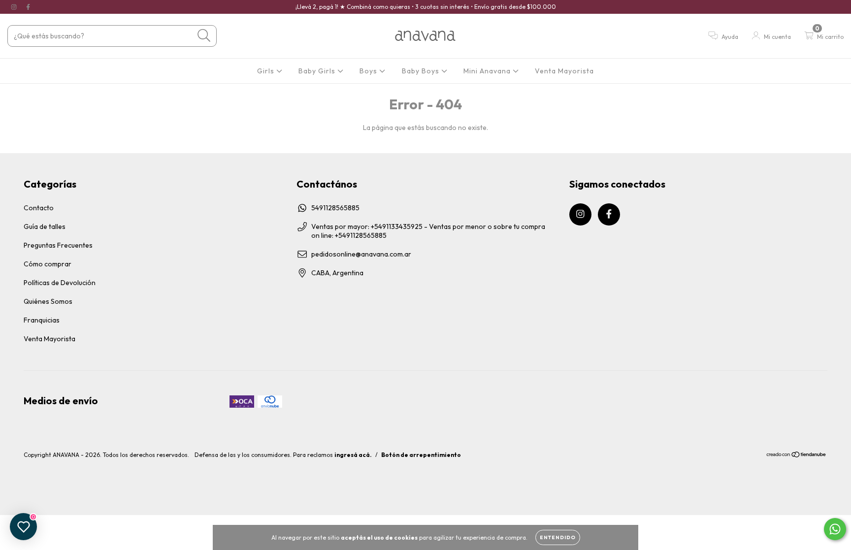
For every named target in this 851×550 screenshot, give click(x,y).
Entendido (558, 537)
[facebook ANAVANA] (28, 6)
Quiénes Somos (48, 301)
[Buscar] (204, 35)
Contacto (39, 207)
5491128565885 (335, 207)
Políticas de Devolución (60, 282)
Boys (369, 70)
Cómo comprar (47, 263)
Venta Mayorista (564, 70)
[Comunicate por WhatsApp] (835, 529)
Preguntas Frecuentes (58, 245)
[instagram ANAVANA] (14, 6)
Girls (266, 70)
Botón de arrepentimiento (421, 454)
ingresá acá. (353, 454)
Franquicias (42, 320)
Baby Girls (317, 70)
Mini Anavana (488, 70)
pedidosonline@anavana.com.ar (361, 254)
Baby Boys (421, 70)
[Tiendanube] (796, 455)
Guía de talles (44, 226)
